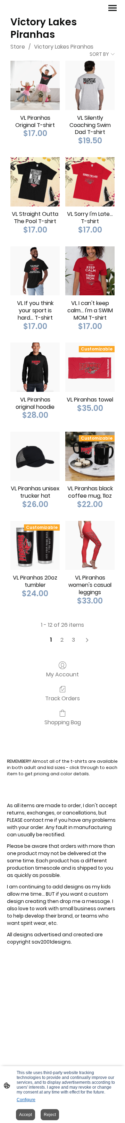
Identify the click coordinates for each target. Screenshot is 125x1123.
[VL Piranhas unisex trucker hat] (35, 456)
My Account (62, 674)
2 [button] (62, 640)
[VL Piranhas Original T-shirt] (35, 85)
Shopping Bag (62, 722)
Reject (50, 1114)
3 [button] (73, 640)
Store (17, 47)
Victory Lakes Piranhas (63, 47)
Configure (26, 1099)
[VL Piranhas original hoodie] (35, 367)
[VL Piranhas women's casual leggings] (90, 545)
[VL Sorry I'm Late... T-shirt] (90, 181)
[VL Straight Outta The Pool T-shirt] (35, 181)
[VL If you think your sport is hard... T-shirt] (35, 271)
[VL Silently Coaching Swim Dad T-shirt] (90, 85)
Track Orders (62, 698)
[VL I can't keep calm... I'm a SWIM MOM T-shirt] (90, 271)
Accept (25, 1114)
